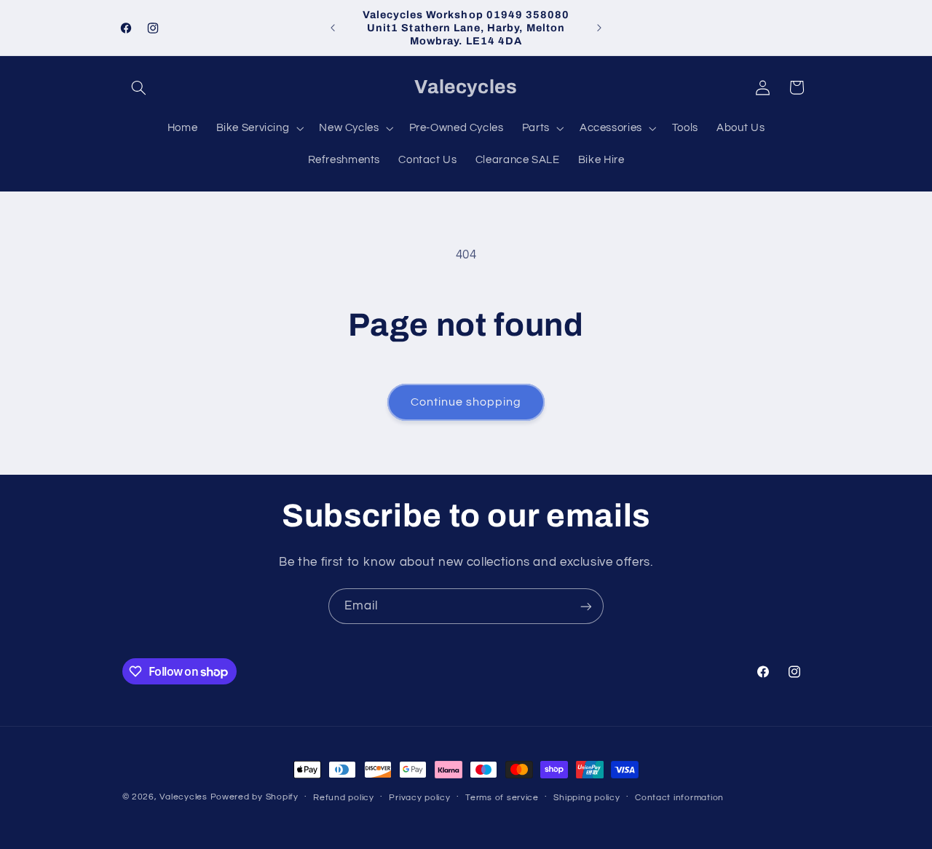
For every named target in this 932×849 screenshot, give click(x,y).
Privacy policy (419, 798)
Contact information (679, 798)
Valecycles (183, 797)
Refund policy (343, 798)
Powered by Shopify (254, 797)
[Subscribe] (586, 606)
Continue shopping (466, 402)
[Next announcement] (599, 27)
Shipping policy (586, 798)
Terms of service (502, 798)
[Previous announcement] (333, 27)
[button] (139, 87)
